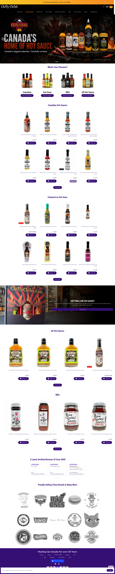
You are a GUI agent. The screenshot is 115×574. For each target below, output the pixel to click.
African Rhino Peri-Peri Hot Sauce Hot (48, 370)
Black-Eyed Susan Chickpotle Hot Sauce (89, 227)
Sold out (73, 181)
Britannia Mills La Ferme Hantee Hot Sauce (48, 173)
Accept (109, 570)
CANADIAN (20, 12)
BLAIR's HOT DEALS (60, 12)
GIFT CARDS (49, 12)
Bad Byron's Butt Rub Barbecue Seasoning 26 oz (45, 434)
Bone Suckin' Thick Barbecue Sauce (76, 434)
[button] (56, 478)
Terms (70, 557)
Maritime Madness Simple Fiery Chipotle (28, 135)
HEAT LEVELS (77, 12)
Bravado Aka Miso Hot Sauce (70, 264)
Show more (57, 279)
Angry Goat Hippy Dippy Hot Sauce (48, 226)
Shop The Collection (27, 95)
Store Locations (59, 554)
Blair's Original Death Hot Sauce (49, 264)
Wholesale (52, 557)
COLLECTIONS (29, 12)
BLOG (85, 12)
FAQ (74, 555)
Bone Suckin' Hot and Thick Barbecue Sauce (102, 434)
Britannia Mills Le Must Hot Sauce (28, 172)
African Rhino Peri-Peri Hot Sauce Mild (75, 370)
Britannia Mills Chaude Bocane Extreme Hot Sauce (69, 135)
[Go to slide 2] (57, 61)
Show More (57, 187)
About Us (42, 555)
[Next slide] (112, 39)
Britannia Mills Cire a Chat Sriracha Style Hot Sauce (89, 135)
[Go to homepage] (9, 8)
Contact (49, 555)
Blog (45, 557)
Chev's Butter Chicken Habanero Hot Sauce (88, 173)
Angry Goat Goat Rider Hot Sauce (69, 226)
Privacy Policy (61, 557)
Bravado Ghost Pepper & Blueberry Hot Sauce (88, 265)
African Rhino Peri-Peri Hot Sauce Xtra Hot (19, 370)
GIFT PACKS (39, 12)
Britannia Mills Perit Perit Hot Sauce (48, 134)
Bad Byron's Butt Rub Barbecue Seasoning (19, 434)
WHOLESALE (94, 12)
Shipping (67, 555)
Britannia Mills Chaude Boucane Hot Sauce (68, 173)
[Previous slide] (3, 39)
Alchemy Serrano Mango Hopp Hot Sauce (28, 227)
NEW (69, 12)
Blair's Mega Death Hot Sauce (29, 264)
